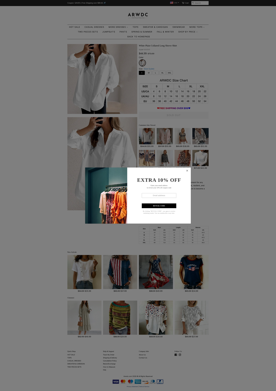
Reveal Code (159, 206)
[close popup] (187, 170)
